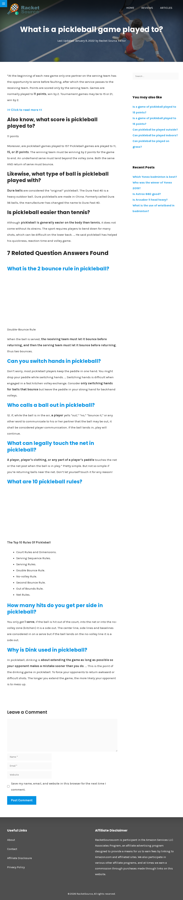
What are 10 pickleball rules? (44, 481)
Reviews (147, 7)
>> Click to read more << (24, 110)
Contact (12, 849)
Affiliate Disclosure (19, 858)
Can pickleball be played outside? (155, 129)
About (11, 840)
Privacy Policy (16, 867)
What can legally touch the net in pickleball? (50, 446)
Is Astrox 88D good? (147, 194)
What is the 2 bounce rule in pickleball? (58, 268)
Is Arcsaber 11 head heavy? (150, 199)
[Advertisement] (62, 301)
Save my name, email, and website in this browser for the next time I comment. (58, 786)
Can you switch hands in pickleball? (54, 361)
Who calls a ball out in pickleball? (51, 405)
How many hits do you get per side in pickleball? (55, 608)
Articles (166, 7)
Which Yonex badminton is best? (155, 176)
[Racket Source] (23, 9)
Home (130, 7)
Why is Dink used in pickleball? (47, 649)
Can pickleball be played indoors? (155, 135)
